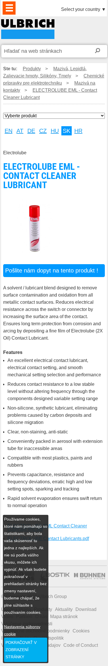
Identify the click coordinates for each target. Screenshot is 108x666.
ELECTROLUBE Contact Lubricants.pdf (48, 538)
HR (78, 131)
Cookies (81, 630)
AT (19, 131)
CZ (43, 131)
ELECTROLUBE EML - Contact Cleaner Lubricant (27, 29)
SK (66, 131)
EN (8, 131)
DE (31, 131)
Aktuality (64, 609)
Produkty (32, 68)
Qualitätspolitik (48, 638)
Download (85, 609)
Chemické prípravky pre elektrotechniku (53, 79)
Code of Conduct (80, 645)
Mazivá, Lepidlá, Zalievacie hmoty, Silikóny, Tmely (45, 72)
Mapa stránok (64, 616)
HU (55, 131)
